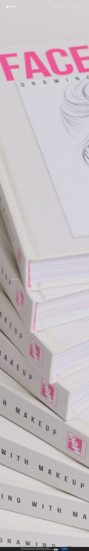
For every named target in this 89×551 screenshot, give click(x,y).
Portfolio (66, 6)
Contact (81, 6)
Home (55, 6)
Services (74, 6)
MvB (60, 6)
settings (55, 549)
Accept (64, 549)
